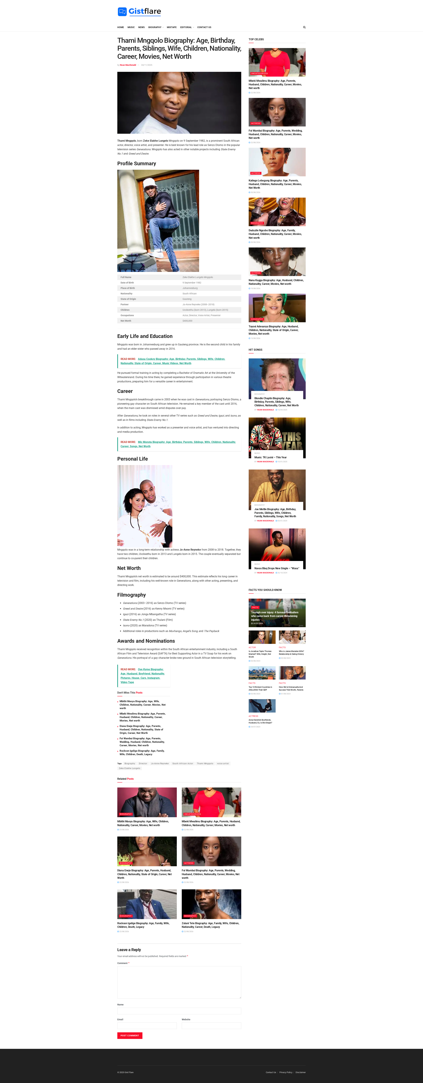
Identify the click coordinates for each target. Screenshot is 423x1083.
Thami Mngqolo (205, 763)
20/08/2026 (255, 192)
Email (120, 1019)
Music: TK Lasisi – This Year (270, 457)
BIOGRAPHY (154, 27)
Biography (130, 763)
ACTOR (252, 647)
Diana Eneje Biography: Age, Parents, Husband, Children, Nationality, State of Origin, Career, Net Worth (141, 729)
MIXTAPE (172, 27)
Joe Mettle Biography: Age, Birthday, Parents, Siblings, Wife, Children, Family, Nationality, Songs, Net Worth (275, 513)
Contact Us (204, 27)
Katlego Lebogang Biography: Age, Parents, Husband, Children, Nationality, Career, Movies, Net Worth (275, 184)
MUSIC (131, 27)
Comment (123, 963)
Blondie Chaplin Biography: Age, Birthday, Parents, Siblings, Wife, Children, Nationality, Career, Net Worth (276, 402)
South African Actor (183, 763)
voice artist (223, 763)
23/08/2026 (124, 830)
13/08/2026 (255, 338)
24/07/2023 (255, 727)
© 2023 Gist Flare (125, 1072)
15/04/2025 (282, 410)
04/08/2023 (255, 661)
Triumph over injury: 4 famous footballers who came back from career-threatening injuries (274, 616)
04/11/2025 (146, 65)
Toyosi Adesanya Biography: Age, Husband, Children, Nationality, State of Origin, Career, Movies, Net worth (273, 330)
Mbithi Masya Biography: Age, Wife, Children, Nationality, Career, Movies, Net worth (143, 705)
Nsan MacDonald (128, 65)
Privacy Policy (285, 1072)
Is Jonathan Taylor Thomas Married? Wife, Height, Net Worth (260, 654)
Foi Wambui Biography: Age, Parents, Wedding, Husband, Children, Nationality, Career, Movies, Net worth (142, 742)
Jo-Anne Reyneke (160, 763)
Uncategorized (192, 814)
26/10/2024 (282, 573)
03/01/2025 (282, 521)
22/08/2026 (188, 830)
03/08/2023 (285, 658)
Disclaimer (301, 1072)
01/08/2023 (285, 694)
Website (186, 1019)
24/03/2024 (258, 623)
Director (143, 763)
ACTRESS (188, 863)
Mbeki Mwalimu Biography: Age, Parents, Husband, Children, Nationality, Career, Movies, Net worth (143, 717)
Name (120, 1004)
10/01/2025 (282, 462)
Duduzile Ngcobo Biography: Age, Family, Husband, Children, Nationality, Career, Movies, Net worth (275, 234)
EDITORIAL (186, 27)
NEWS (141, 27)
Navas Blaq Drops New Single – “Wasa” (276, 568)
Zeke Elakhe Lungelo (129, 768)
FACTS (255, 607)
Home (120, 27)
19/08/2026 (255, 288)
